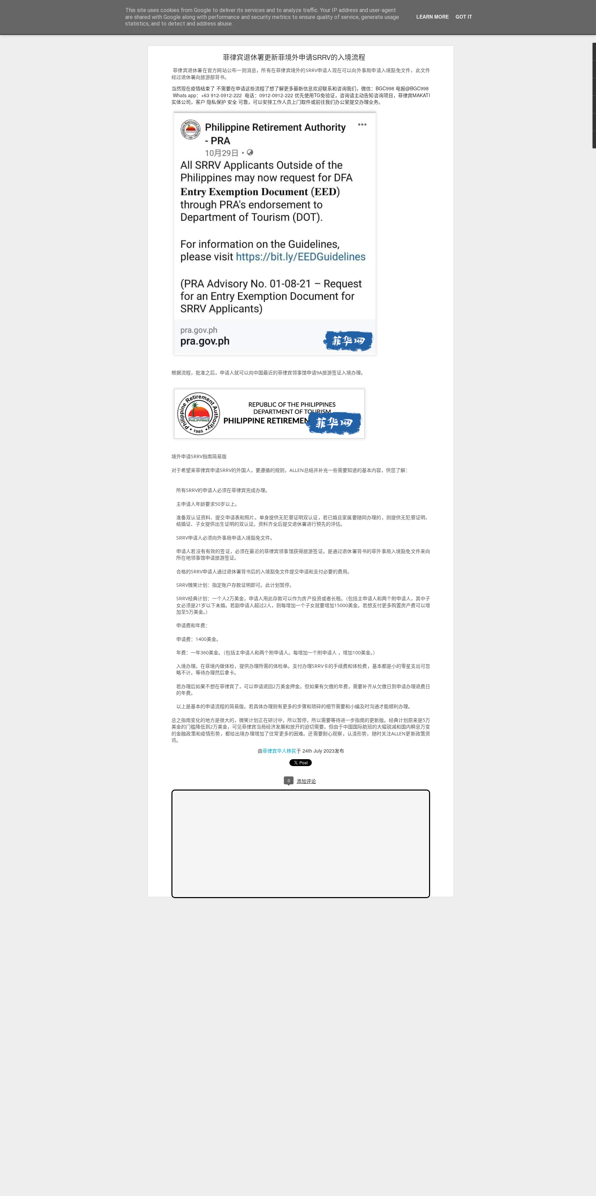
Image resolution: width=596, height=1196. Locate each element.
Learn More (432, 16)
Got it (464, 16)
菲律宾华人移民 (279, 750)
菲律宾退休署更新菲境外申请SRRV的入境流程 (294, 57)
